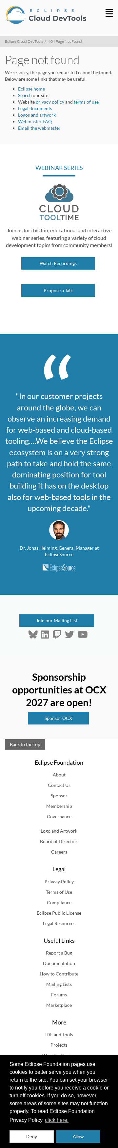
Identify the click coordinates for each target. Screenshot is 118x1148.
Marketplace (59, 1005)
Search (25, 95)
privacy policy (50, 102)
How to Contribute (59, 973)
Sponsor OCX (58, 718)
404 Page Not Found (65, 41)
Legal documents (35, 108)
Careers (59, 852)
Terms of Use (59, 892)
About (59, 774)
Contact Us (59, 785)
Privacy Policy (59, 881)
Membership (59, 806)
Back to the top (25, 744)
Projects (59, 1045)
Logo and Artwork (59, 831)
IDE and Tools (59, 1034)
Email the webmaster (39, 128)
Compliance (59, 902)
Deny (31, 1136)
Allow (78, 1136)
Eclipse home (31, 89)
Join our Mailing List (56, 620)
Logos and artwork (37, 115)
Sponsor (59, 795)
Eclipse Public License (59, 913)
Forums (59, 994)
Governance (59, 816)
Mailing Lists (59, 984)
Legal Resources (59, 923)
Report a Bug (59, 953)
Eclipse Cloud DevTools (24, 41)
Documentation (59, 963)
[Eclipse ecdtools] (43, 15)
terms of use (86, 102)
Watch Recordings (58, 263)
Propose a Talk (58, 290)
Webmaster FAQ (35, 121)
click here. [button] (57, 1120)
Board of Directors (59, 841)
